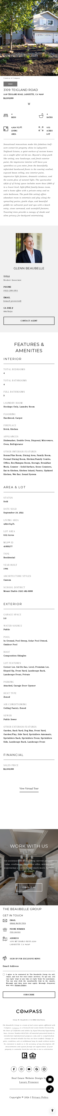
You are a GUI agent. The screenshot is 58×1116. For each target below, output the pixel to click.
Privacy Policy (20, 985)
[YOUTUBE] (29, 1069)
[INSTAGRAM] (21, 1069)
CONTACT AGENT (29, 321)
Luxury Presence (29, 1082)
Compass (15, 1028)
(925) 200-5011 (11, 290)
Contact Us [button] (29, 887)
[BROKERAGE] (44, 1069)
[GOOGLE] (36, 1069)
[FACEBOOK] (14, 1069)
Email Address (11, 966)
